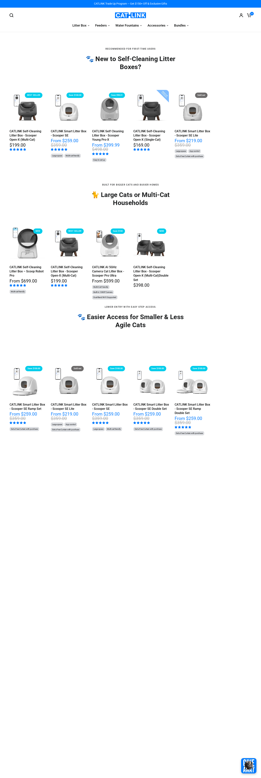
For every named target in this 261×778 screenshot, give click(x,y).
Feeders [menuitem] (101, 25)
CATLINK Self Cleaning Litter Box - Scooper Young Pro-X (108, 135)
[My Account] (241, 15)
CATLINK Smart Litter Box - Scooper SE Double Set (151, 407)
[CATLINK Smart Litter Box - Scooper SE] (68, 107)
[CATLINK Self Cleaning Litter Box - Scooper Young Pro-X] (110, 107)
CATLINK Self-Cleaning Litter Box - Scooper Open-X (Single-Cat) (149, 135)
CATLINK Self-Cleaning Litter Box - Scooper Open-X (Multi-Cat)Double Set (151, 273)
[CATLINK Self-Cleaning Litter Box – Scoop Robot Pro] (27, 243)
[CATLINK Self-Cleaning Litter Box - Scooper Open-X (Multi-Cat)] (27, 107)
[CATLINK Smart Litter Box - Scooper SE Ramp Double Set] (192, 381)
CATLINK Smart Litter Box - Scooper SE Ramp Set (27, 407)
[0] (248, 15)
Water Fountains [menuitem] (127, 25)
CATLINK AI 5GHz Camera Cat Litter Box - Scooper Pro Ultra (108, 271)
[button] (18, 149)
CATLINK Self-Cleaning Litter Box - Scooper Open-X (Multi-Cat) (25, 135)
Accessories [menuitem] (156, 25)
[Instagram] (248, 765)
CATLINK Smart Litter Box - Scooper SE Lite (192, 133)
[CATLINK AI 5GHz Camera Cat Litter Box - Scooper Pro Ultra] (110, 243)
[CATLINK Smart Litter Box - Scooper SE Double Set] (151, 381)
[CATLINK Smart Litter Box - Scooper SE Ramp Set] (27, 381)
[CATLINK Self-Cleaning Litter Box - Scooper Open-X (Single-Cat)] (151, 107)
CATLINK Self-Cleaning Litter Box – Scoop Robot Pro (27, 271)
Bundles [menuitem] (180, 25)
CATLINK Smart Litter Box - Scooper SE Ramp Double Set (192, 409)
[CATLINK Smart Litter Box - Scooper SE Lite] (192, 107)
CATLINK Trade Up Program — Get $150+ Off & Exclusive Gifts (130, 3)
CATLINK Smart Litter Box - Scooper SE (68, 133)
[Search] (12, 15)
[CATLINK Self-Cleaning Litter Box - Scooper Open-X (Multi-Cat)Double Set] (151, 243)
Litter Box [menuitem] (79, 25)
